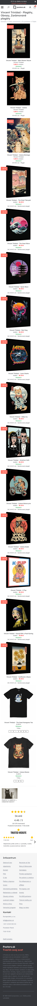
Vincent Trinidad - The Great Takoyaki (18, 200)
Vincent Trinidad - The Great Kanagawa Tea (18, 722)
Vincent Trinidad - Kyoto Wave (18, 287)
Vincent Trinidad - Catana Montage (18, 155)
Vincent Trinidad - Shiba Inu (19, 417)
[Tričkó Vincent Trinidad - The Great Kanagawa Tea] (18, 702)
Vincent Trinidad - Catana (18, 107)
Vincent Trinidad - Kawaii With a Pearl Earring (18, 633)
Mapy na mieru (24, 907)
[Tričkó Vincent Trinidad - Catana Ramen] (18, 752)
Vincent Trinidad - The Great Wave (18, 243)
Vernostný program (9, 907)
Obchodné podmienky (10, 889)
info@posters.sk (8, 920)
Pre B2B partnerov (25, 896)
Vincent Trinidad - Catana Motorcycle (18, 503)
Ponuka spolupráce (25, 874)
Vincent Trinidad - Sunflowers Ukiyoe (19, 677)
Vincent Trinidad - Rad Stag (19, 330)
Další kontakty (7, 939)
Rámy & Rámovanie (25, 866)
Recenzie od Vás (24, 862)
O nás (5, 877)
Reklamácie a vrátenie (10, 892)
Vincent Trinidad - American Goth (18, 460)
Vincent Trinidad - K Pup (18, 590)
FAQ (4, 874)
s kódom (18, 64)
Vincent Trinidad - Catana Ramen (18, 772)
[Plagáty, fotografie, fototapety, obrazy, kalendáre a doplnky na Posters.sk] (19, 7)
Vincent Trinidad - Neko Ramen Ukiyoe (18, 60)
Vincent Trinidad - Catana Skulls (18, 547)
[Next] (34, 842)
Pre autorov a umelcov (26, 877)
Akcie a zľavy (7, 904)
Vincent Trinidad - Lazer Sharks (18, 373)
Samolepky (22, 870)
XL (26, 731)
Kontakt (5, 870)
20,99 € (18, 724)
